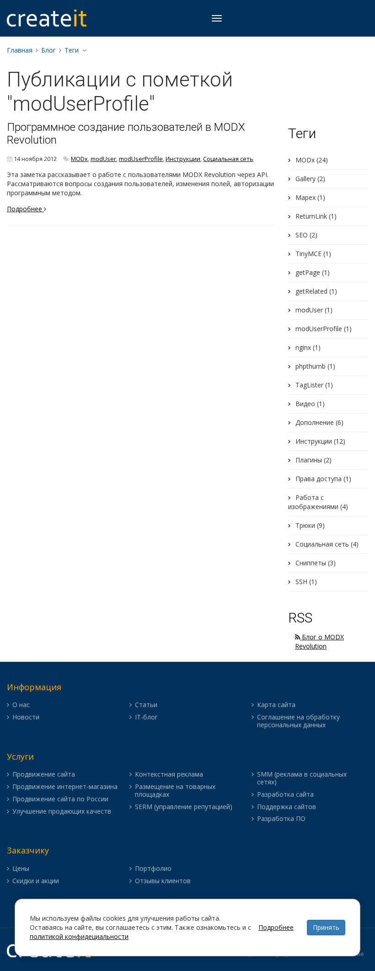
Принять (326, 927)
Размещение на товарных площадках (175, 791)
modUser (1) (313, 310)
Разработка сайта (285, 795)
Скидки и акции (35, 881)
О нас (21, 705)
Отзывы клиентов (163, 881)
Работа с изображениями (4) (318, 502)
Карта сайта (276, 705)
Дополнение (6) (319, 422)
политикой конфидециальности (79, 936)
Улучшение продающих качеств (61, 811)
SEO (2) (306, 235)
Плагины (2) (313, 460)
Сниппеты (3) (315, 562)
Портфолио (153, 869)
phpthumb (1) (315, 366)
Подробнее (25, 208)
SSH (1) (306, 581)
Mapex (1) (310, 197)
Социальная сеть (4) (327, 544)
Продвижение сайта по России (60, 799)
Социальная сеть (228, 159)
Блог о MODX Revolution (319, 641)
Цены (20, 869)
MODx (79, 159)
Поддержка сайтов (286, 807)
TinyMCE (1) (313, 253)
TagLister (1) (314, 385)
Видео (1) (310, 403)
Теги (71, 50)
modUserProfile (141, 159)
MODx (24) (311, 160)
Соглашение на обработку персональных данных (298, 721)
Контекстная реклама (169, 774)
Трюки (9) (310, 525)
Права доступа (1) (323, 478)
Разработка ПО (281, 819)
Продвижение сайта (43, 774)
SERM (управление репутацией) (183, 807)
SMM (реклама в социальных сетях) (302, 778)
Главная (19, 50)
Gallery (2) (310, 178)
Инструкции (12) (320, 441)
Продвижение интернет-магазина (65, 787)
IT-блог (146, 717)
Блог (48, 50)
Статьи (146, 705)
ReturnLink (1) (316, 216)
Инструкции (183, 159)
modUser (103, 159)
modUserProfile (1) (323, 328)
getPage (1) (312, 272)
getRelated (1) (316, 291)
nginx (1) (308, 347)
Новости (25, 717)
